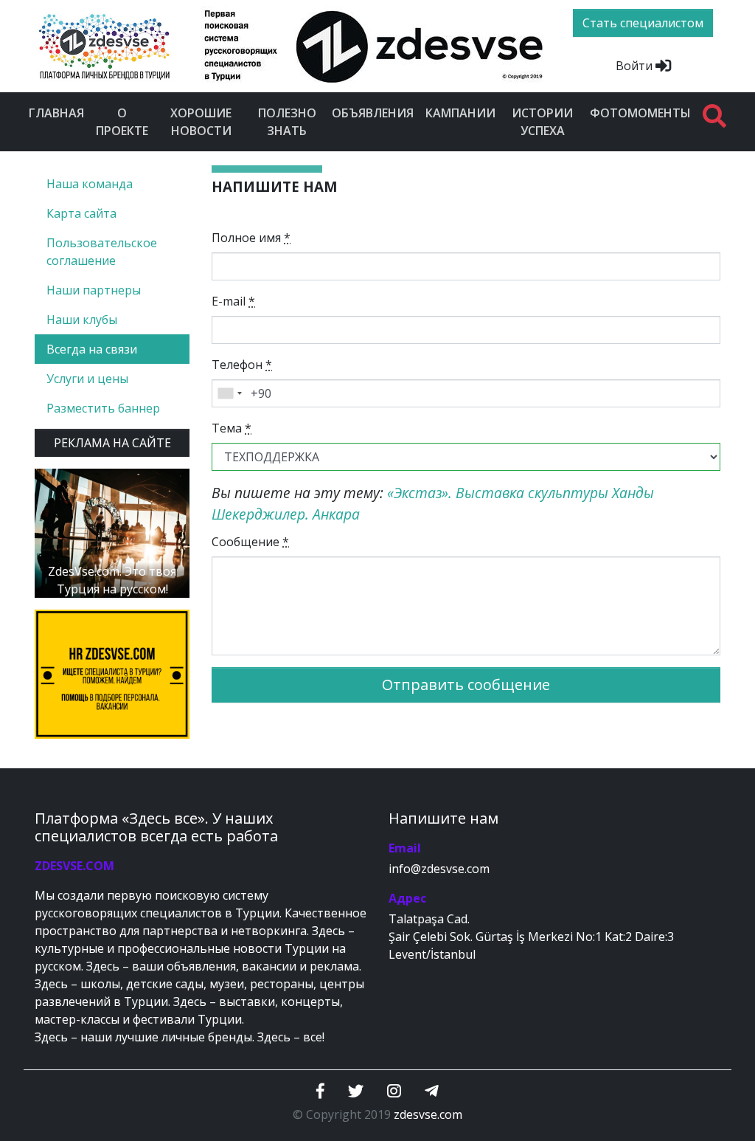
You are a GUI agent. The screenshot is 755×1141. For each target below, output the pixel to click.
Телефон (242, 364)
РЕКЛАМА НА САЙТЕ (112, 443)
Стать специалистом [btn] (642, 23)
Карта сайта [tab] (81, 213)
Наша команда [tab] (89, 184)
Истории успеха (542, 122)
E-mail (233, 301)
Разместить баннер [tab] (103, 408)
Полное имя (251, 238)
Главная (56, 113)
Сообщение (250, 542)
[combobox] (229, 393)
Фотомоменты (640, 113)
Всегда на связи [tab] (91, 349)
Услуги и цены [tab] (87, 378)
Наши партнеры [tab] (93, 290)
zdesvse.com (428, 1114)
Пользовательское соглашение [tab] (101, 252)
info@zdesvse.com (439, 869)
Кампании (460, 113)
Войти (635, 66)
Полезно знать (287, 122)
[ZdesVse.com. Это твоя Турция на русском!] (112, 532)
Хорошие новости (201, 122)
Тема (231, 428)
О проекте (122, 122)
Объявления (373, 113)
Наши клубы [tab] (81, 319)
